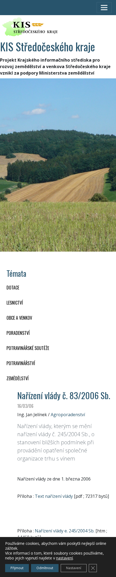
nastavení (64, 558)
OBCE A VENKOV (19, 318)
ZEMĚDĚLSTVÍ (17, 378)
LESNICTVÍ (14, 302)
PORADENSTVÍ (18, 333)
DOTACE (12, 287)
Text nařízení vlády (54, 496)
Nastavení (73, 568)
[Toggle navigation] (104, 7)
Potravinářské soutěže (27, 348)
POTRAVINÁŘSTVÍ (20, 363)
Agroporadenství (68, 415)
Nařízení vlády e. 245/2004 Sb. (64, 531)
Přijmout (17, 568)
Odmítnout (44, 568)
